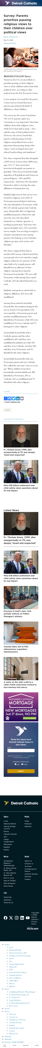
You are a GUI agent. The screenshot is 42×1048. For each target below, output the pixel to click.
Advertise (7, 900)
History (12, 983)
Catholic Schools (10, 834)
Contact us (29, 863)
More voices (13, 1006)
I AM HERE (13, 980)
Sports (6, 831)
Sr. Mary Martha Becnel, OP (10, 874)
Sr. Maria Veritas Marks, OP (10, 869)
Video (27, 821)
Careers (28, 879)
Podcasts (28, 824)
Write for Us (8, 902)
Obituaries (8, 844)
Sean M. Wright (10, 881)
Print (8, 410)
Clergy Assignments (9, 840)
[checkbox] (21, 764)
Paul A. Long (9, 878)
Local (6, 821)
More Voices (8, 886)
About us (28, 861)
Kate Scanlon (11, 37)
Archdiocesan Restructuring (19, 955)
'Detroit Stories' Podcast (18, 972)
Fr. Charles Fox (14, 997)
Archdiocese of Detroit (30, 870)
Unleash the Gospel (16, 1028)
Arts (5, 837)
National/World (10, 43)
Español (7, 847)
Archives (28, 866)
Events (6, 850)
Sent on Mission (15, 978)
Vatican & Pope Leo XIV (9, 828)
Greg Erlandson (15, 1000)
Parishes (28, 876)
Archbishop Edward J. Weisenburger (9, 863)
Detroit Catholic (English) (14, 1042)
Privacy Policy (25, 755)
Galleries (28, 826)
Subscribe (7, 897)
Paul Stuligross (9, 883)
